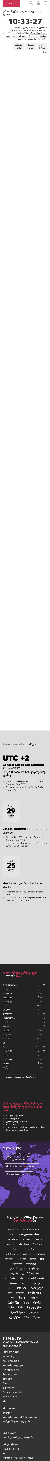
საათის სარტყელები (13, 1365)
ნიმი (13, 1297)
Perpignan (38, 1244)
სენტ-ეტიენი (34, 1307)
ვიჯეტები (7, 1412)
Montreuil (26, 1239)
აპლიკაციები (9, 1408)
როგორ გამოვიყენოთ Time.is (18, 1458)
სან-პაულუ (7, 1001)
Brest (12, 1234)
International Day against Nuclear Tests (28, 30)
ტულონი (33, 1312)
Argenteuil (13, 1230)
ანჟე (42, 1259)
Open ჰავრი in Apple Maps (19, 1174)
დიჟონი (14, 1273)
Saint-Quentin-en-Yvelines (17, 1254)
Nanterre (10, 1244)
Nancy (39, 1239)
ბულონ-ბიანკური (17, 1268)
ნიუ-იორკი (7, 993)
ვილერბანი (10, 1278)
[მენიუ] (45, 3)
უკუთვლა (7, 1378)
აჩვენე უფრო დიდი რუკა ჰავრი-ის (22, 1166)
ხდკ (5, 1453)
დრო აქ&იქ (8, 1356)
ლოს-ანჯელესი (10, 985)
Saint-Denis (30, 1249)
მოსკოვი (7, 1034)
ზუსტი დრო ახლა (11, 1351)
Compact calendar (13, 1392)
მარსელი (37, 1288)
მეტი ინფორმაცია (39, 33)
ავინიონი (21, 1259)
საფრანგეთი (23, 1220)
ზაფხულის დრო (11, 1369)
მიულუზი (20, 1293)
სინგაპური (7, 1051)
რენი (11, 1307)
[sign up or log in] (38, 4)
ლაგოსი (6, 1009)
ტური (26, 1317)
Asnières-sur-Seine (31, 1230)
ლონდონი (7, 1014)
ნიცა (22, 1297)
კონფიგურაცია (10, 1444)
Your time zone (11, 1360)
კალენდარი (9, 1387)
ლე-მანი (24, 1283)
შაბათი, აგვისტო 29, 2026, (31, 28)
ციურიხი (6, 1026)
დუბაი (5, 1042)
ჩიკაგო (6, 989)
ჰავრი (36, 1317)
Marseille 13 (12, 1239)
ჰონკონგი (7, 1059)
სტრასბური (17, 1312)
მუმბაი (5, 1047)
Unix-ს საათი (9, 1433)
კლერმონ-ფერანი (35, 1278)
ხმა (4, 1401)
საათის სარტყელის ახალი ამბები (20, 1417)
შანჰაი (5, 1055)
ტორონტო (7, 997)
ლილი (37, 1283)
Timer (6, 1383)
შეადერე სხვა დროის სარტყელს (21, 1077)
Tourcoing (40, 1254)
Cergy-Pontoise (29, 1234)
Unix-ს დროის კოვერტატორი (18, 1437)
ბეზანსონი (17, 1264)
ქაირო (6, 1038)
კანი (21, 1278)
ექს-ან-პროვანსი (30, 1273)
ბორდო (31, 1263)
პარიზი (18, 46)
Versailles (8, 1259)
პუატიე (26, 1302)
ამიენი (33, 1259)
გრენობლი (34, 1268)
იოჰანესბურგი (9, 1018)
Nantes (24, 1244)
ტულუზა (14, 1317)
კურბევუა (12, 1283)
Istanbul (7, 1030)
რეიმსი (37, 1302)
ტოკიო (42, 46)
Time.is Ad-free (11, 1449)
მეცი (10, 1293)
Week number (10, 1396)
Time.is (11, 3)
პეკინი (30, 46)
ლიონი (22, 1288)
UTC (5, 1005)
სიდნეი (6, 1067)
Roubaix (17, 1249)
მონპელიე (34, 1292)
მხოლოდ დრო (10, 1374)
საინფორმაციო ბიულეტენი (16, 1421)
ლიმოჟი (9, 1288)
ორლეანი (33, 1297)
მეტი (45, 52)
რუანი (20, 1307)
